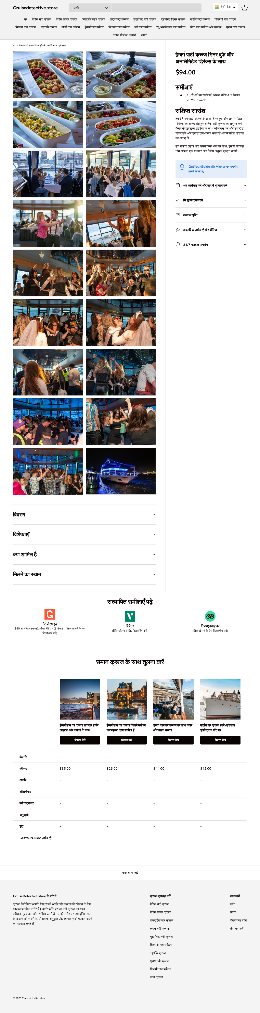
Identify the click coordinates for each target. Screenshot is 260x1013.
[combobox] (135, 7)
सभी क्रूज (156, 977)
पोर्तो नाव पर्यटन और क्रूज (205, 27)
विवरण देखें (80, 740)
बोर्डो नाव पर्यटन (71, 27)
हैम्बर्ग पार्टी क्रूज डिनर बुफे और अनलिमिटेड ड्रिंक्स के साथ (43, 45)
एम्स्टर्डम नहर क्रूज (93, 19)
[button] (225, 7)
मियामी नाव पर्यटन (25, 27)
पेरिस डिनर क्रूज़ (66, 19)
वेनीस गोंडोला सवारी (124, 35)
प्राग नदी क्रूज (235, 27)
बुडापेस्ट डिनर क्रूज (173, 19)
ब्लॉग (232, 904)
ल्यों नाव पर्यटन (143, 27)
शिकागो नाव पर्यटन (225, 19)
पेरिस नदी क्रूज (41, 19)
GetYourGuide (196, 100)
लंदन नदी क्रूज (119, 19)
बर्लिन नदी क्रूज (200, 19)
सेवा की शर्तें (236, 928)
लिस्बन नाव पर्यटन (119, 27)
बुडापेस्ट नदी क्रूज (144, 19)
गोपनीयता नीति (238, 920)
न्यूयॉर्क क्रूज (49, 27)
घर (25, 19)
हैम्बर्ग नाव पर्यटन (94, 27)
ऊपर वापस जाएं (130, 872)
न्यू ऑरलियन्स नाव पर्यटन (170, 27)
